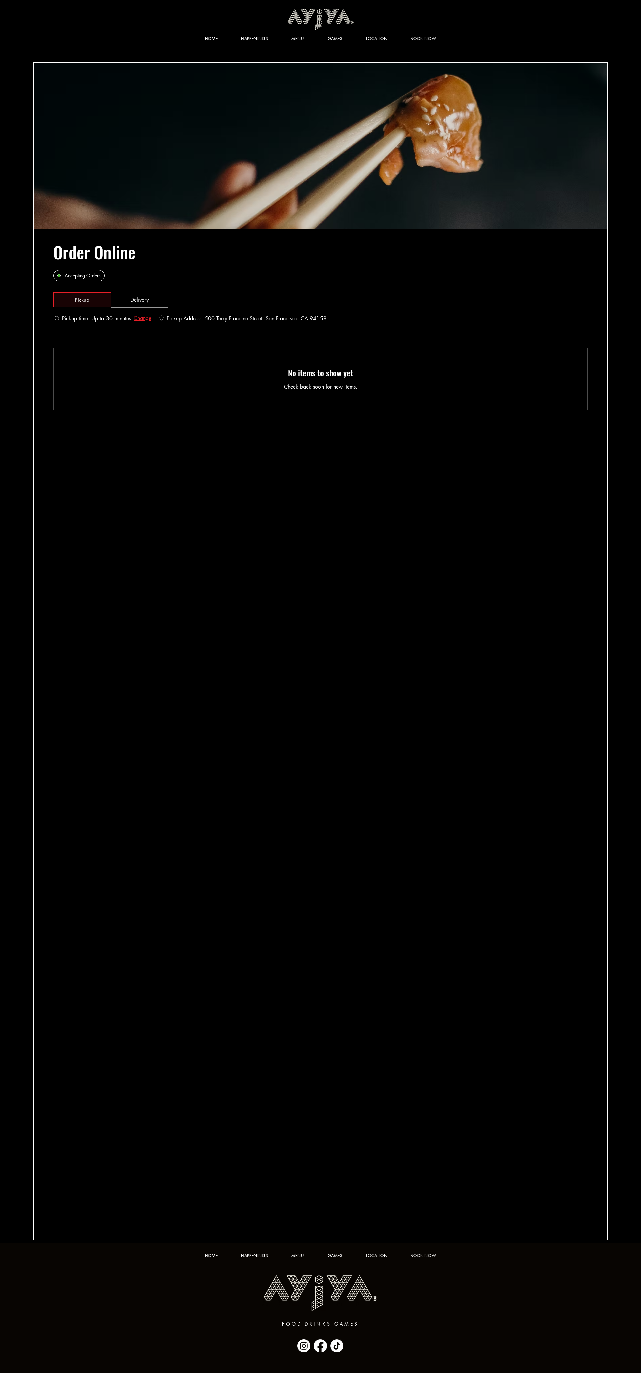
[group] (139, 300)
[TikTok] (336, 1345)
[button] (82, 299)
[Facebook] (320, 1345)
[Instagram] (303, 1345)
